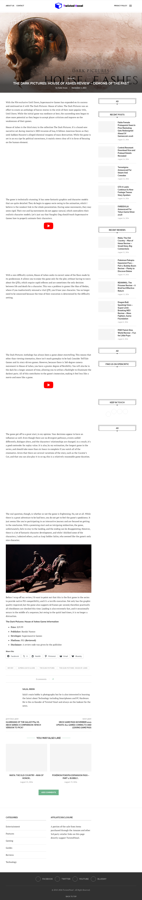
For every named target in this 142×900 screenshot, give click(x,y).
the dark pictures (47, 668)
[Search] (134, 5)
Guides (9, 847)
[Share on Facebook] (56, 679)
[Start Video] (48, 247)
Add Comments (48, 792)
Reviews (10, 855)
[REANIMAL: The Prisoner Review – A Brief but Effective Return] (106, 287)
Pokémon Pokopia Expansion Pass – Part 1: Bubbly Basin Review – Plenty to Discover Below (127, 265)
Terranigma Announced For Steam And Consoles (124, 171)
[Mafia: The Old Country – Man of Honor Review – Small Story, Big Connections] (26, 758)
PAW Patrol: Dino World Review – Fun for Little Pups (127, 333)
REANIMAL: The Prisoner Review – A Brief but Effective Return (127, 287)
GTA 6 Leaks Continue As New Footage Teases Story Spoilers (125, 191)
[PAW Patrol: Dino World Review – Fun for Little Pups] (106, 334)
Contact (20, 6)
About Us (10, 6)
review (10, 668)
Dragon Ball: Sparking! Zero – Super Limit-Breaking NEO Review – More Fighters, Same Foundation (125, 310)
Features (10, 833)
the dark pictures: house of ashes (73, 668)
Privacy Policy (120, 6)
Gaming (9, 840)
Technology (11, 862)
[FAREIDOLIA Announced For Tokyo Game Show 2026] (106, 210)
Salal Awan (62, 87)
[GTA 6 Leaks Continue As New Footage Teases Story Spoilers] (106, 191)
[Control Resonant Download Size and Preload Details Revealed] (106, 152)
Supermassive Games (26, 668)
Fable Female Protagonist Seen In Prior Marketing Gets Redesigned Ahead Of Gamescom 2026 (126, 129)
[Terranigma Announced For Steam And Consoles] (106, 171)
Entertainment (13, 826)
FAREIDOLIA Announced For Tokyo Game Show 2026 (126, 210)
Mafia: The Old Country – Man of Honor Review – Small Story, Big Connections (125, 243)
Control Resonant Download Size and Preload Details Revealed (126, 152)
